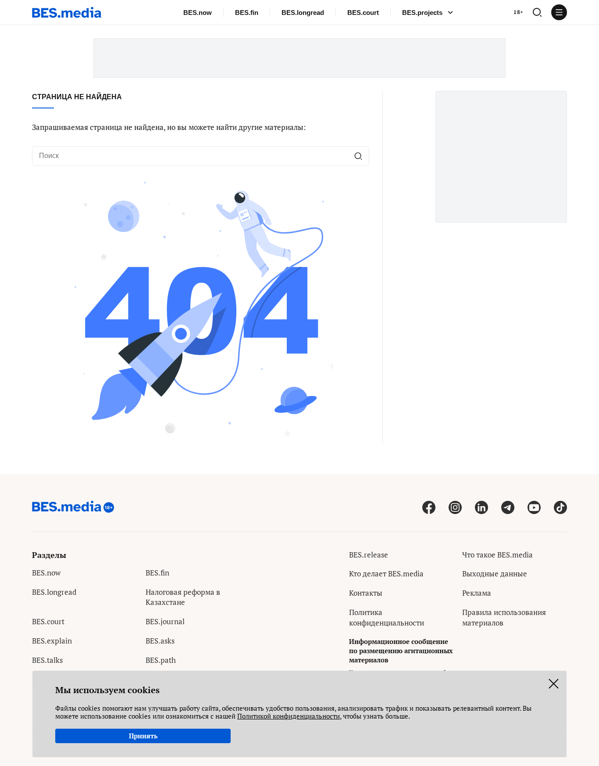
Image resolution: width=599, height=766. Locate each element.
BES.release (368, 555)
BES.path (161, 660)
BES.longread (303, 12)
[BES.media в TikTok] (560, 507)
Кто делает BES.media (386, 573)
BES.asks (160, 641)
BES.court (363, 12)
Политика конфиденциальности (386, 617)
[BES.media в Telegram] (507, 507)
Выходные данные (494, 573)
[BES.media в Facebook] (428, 507)
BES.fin (246, 12)
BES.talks (47, 660)
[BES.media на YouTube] (534, 507)
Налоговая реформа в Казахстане (183, 597)
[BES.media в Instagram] (455, 507)
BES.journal (165, 621)
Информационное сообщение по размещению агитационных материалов (401, 650)
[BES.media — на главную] (66, 12)
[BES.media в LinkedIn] (481, 507)
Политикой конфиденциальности (288, 716)
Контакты (365, 593)
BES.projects (422, 12)
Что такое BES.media (497, 555)
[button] (537, 12)
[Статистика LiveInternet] (469, 642)
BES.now (197, 12)
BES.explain (52, 641)
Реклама (476, 593)
